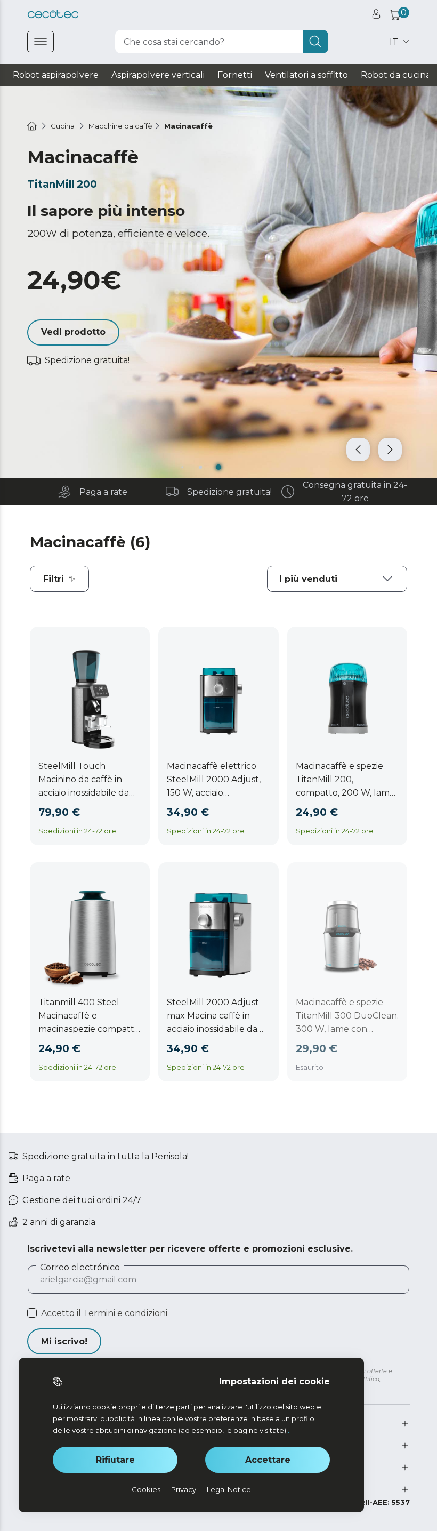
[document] (337, 579)
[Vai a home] (32, 126)
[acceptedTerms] (32, 1313)
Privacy (183, 1489)
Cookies (146, 1489)
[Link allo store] (53, 14)
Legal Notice (229, 1489)
